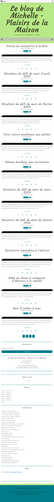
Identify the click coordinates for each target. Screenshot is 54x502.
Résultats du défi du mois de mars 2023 (27, 191)
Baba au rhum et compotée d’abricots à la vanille (27, 279)
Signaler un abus (39, 492)
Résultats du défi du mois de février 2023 (27, 105)
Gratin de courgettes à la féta (27, 46)
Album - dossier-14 (6, 398)
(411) (10, 416)
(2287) (8, 411)
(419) (10, 414)
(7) (5, 455)
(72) (8, 427)
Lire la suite (27, 65)
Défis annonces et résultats (27, 78)
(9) (8, 451)
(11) (4, 446)
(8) (9, 453)
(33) (6, 433)
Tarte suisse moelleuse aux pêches (27, 134)
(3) (9, 462)
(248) (13, 424)
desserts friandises (27, 136)
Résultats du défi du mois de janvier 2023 (27, 221)
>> (33, 336)
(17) (8, 442)
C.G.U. (46, 492)
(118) (11, 425)
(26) (6, 435)
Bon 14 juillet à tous (27, 308)
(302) (8, 422)
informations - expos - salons (27, 310)
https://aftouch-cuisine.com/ (16, 472)
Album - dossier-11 (6, 392)
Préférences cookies (34, 493)
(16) (9, 444)
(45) (10, 429)
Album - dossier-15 (6, 400)
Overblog (36, 488)
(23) (13, 437)
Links (2, 401)
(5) (6, 457)
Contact (33, 492)
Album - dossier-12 (6, 394)
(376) (7, 418)
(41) (5, 431)
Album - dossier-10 (6, 390)
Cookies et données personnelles (22, 493)
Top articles (27, 492)
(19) (10, 440)
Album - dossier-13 (6, 396)
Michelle (25, 367)
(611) (10, 413)
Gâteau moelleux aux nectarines (27, 162)
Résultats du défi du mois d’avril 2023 (27, 75)
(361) (8, 420)
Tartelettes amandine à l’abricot (27, 250)
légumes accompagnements (27, 48)
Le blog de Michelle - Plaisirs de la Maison (27, 19)
